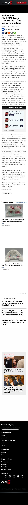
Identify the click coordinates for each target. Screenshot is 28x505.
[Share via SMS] (14, 33)
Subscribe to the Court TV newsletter (10, 428)
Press (2, 455)
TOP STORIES (9, 354)
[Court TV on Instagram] (10, 476)
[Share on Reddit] (8, 33)
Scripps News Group (12, 29)
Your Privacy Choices (6, 469)
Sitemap (3, 435)
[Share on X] (6, 33)
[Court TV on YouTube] (18, 476)
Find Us (3, 445)
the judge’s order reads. (12, 85)
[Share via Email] (11, 33)
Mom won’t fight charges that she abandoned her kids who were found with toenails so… (13, 313)
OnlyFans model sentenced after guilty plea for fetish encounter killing (14, 322)
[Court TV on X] (14, 476)
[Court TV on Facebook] (6, 476)
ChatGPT (8, 50)
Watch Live (21, 2)
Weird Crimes (6, 193)
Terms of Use (4, 467)
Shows (2, 443)
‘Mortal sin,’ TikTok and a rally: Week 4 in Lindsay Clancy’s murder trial (13, 371)
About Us (3, 452)
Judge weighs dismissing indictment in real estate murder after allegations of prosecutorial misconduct (13, 390)
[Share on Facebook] (3, 33)
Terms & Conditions (6, 462)
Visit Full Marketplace (21, 202)
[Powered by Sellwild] (24, 293)
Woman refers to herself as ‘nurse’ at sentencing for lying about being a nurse (13, 303)
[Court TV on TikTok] (22, 476)
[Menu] (2, 2)
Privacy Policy (4, 464)
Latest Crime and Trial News (8, 440)
